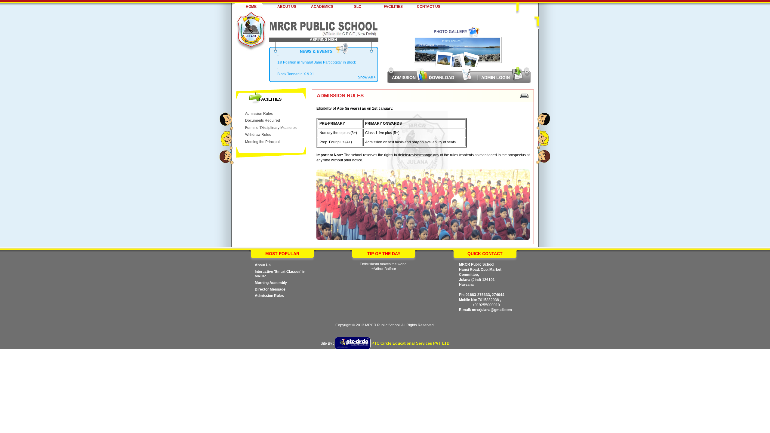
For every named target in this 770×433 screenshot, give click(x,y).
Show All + (367, 77)
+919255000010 (486, 305)
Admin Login (495, 77)
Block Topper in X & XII (295, 72)
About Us (263, 265)
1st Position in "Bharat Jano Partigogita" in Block (316, 60)
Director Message (270, 289)
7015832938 (488, 300)
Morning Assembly (271, 283)
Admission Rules (259, 113)
